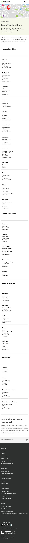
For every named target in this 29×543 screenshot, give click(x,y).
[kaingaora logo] (5, 2)
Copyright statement (6, 461)
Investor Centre (4, 483)
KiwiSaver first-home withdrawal (8, 493)
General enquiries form (6, 508)
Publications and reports (7, 476)
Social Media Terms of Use (7, 463)
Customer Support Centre (7, 511)
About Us (3, 451)
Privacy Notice (4, 458)
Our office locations (5, 456)
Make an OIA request (6, 478)
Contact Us (3, 453)
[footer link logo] (8, 532)
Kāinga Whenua (4, 496)
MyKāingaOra (4, 471)
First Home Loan (5, 491)
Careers (3, 481)
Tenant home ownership (6, 498)
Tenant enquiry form (6, 506)
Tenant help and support (7, 473)
